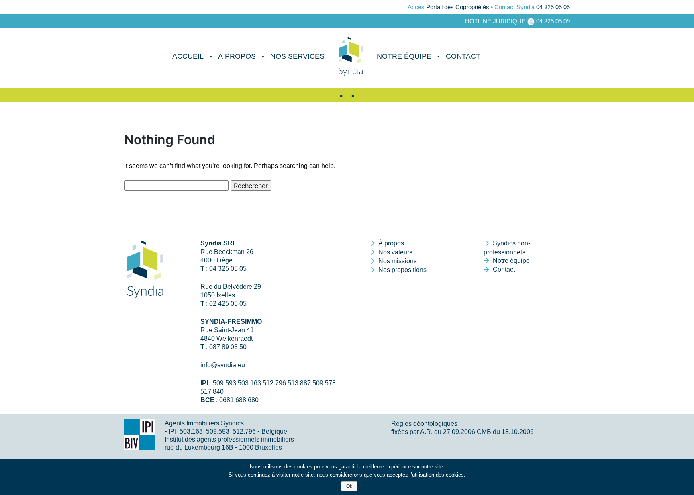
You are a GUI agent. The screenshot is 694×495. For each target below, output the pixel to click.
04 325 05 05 (553, 7)
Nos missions (397, 261)
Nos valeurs (395, 252)
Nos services (297, 56)
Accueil (188, 56)
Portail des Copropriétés (457, 7)
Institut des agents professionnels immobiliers (229, 439)
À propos (237, 56)
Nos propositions (402, 269)
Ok (349, 486)
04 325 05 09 (553, 21)
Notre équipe (404, 56)
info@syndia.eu (222, 365)
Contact (463, 56)
